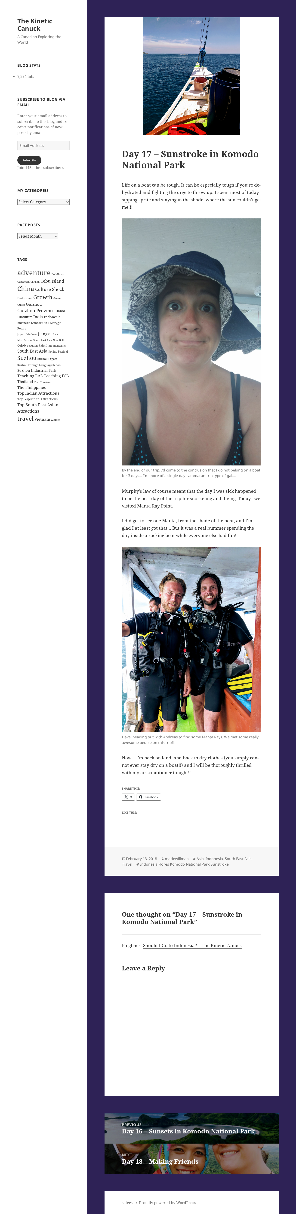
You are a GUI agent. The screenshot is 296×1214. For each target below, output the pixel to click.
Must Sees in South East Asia (34, 340)
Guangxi (58, 298)
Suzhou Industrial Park (36, 370)
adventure (34, 272)
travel (25, 418)
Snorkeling (59, 345)
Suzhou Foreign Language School (39, 365)
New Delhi (59, 340)
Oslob (21, 345)
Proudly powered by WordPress (167, 1202)
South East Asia (32, 351)
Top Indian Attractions (38, 393)
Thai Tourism (42, 382)
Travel (127, 864)
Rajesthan (45, 345)
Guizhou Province (36, 310)
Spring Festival (58, 351)
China (25, 288)
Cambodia (23, 281)
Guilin (21, 304)
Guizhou (34, 304)
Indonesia (52, 316)
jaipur (21, 334)
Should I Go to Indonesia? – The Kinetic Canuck (192, 945)
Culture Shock (49, 289)
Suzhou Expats (47, 359)
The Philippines (31, 387)
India (38, 316)
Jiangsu (45, 333)
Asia (200, 858)
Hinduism (24, 317)
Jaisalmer (31, 334)
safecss (128, 1202)
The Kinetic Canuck (34, 25)
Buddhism (58, 274)
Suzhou (27, 358)
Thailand (25, 381)
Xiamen (55, 419)
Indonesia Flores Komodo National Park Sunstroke (184, 864)
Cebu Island (52, 281)
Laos (55, 334)
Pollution (32, 345)
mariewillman (177, 858)
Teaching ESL (56, 375)
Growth (42, 297)
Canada (35, 281)
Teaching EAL (30, 375)
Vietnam (42, 419)
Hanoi (60, 311)
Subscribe (29, 160)
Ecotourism (24, 298)
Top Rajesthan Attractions (37, 399)
